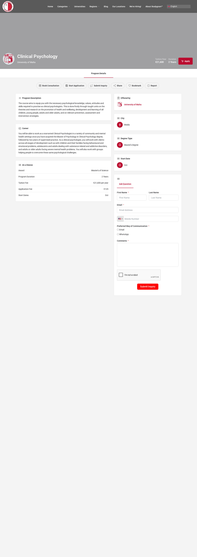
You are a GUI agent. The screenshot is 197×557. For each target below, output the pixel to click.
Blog (106, 6)
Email (119, 205)
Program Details (98, 73)
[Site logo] (8, 6)
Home (50, 6)
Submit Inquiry (147, 286)
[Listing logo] (8, 59)
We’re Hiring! (135, 6)
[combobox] (120, 219)
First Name (122, 192)
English (173, 6)
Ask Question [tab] (125, 184)
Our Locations (118, 6)
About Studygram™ (154, 6)
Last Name (154, 192)
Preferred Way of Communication (132, 226)
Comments (122, 241)
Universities (79, 6)
